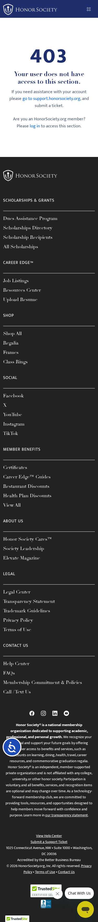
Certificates (15, 467)
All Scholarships (20, 247)
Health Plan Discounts (27, 496)
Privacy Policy (18, 620)
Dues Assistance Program (30, 218)
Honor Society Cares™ (27, 539)
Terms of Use (17, 629)
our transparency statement (66, 815)
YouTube (12, 414)
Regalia (11, 343)
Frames (11, 352)
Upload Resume (20, 299)
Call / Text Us (17, 692)
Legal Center (16, 592)
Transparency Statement (29, 601)
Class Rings (15, 362)
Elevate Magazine (21, 558)
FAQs (9, 673)
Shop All (12, 333)
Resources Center (22, 290)
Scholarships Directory (27, 228)
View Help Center (49, 836)
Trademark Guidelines (26, 611)
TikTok (10, 433)
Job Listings (16, 281)
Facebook (13, 396)
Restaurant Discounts (26, 486)
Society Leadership (23, 548)
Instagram (14, 424)
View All (12, 505)
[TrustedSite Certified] (46, 890)
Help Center (16, 663)
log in (35, 126)
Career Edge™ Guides (27, 477)
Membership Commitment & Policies (42, 682)
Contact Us (66, 872)
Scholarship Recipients (28, 237)
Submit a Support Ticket (49, 842)
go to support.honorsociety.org (51, 98)
